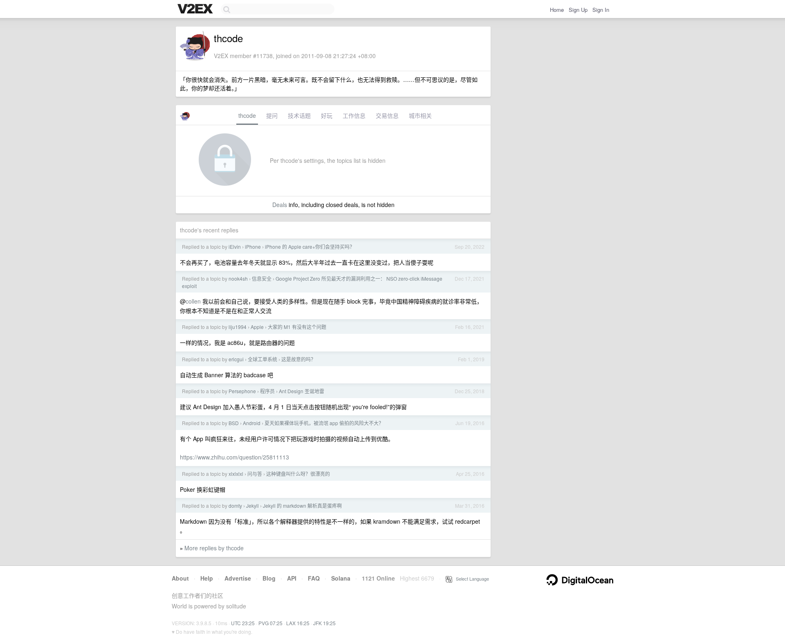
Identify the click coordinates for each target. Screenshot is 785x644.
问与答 (254, 473)
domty (235, 505)
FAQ (314, 578)
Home (557, 10)
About (180, 578)
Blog (269, 578)
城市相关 (420, 115)
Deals (279, 204)
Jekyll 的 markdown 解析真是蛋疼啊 (302, 505)
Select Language (470, 578)
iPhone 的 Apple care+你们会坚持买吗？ (309, 246)
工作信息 (354, 115)
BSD (234, 422)
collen (193, 301)
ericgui (236, 359)
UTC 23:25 (243, 622)
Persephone (242, 390)
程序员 (267, 390)
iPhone (253, 246)
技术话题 (299, 115)
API (291, 578)
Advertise (237, 578)
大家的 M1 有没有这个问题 (297, 326)
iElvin (235, 246)
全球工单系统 (262, 359)
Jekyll (252, 505)
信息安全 (261, 278)
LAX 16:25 (298, 622)
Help (206, 578)
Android (251, 422)
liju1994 (238, 326)
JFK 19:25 (324, 622)
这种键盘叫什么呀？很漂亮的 (298, 473)
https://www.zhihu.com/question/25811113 (234, 457)
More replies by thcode (214, 548)
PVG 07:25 (270, 622)
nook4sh (238, 278)
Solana (340, 578)
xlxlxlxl (236, 473)
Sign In (600, 10)
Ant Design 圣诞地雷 (301, 390)
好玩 (326, 115)
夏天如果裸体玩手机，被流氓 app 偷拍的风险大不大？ (324, 422)
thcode (247, 115)
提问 (272, 115)
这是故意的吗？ (298, 359)
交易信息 (387, 115)
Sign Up (578, 10)
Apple (257, 326)
